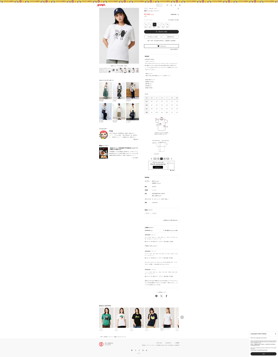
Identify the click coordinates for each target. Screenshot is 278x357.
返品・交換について (156, 195)
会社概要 (176, 345)
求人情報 (170, 345)
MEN (153, 181)
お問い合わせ (159, 342)
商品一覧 (136, 139)
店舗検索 (177, 342)
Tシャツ (157, 181)
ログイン (159, 5)
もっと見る (135, 157)
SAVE (263, 353)
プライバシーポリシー (151, 345)
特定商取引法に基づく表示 (162, 345)
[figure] (151, 158)
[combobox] (161, 159)
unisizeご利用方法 (174, 49)
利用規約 (144, 345)
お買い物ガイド (169, 342)
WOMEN (154, 183)
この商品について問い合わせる (170, 220)
